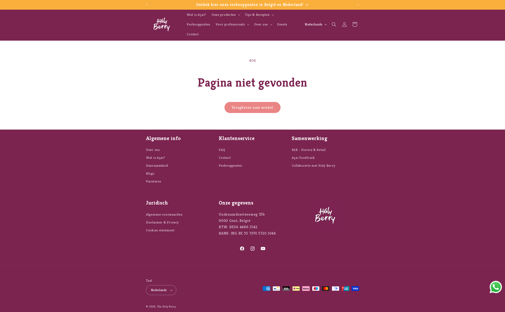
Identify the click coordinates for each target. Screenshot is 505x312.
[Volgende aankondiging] (358, 4)
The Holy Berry (166, 306)
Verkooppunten (230, 165)
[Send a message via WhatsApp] (496, 287)
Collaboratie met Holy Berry (313, 165)
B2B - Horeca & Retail (309, 150)
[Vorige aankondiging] (146, 4)
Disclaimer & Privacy (162, 222)
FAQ (222, 150)
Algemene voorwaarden (164, 214)
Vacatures (153, 181)
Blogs (150, 173)
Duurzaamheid (157, 165)
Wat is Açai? (155, 158)
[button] (225, 15)
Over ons (153, 150)
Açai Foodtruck (303, 158)
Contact (225, 158)
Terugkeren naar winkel (252, 107)
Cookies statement (160, 230)
